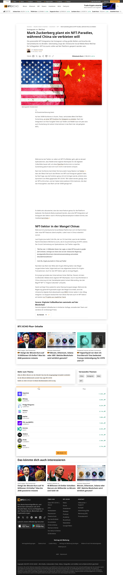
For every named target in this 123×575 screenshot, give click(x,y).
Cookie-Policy (53, 543)
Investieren (52, 6)
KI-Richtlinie (52, 534)
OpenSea (60, 164)
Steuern (44, 6)
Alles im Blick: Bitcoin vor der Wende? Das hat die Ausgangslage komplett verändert (44, 375)
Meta (98, 376)
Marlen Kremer (38, 50)
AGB (57, 554)
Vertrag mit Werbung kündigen (68, 543)
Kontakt (80, 508)
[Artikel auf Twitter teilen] (37, 56)
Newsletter (66, 523)
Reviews (65, 511)
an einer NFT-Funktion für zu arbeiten (60, 119)
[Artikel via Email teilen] (50, 56)
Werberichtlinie (53, 528)
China (81, 376)
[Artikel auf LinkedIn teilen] (40, 56)
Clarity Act (66, 6)
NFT (58, 26)
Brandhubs (67, 520)
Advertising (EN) (83, 511)
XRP (38, 6)
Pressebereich (83, 516)
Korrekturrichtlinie (54, 531)
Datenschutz (52, 516)
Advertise (106, 1)
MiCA (59, 6)
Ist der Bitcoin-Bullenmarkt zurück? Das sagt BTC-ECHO (35, 378)
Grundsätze (52, 522)
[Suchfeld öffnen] (118, 6)
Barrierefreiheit (53, 519)
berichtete (44, 218)
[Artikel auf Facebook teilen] (33, 56)
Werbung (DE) (83, 513)
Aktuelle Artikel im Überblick (41, 26)
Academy (66, 517)
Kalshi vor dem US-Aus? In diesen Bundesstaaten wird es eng (37, 381)
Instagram (90, 376)
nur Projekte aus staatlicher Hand (54, 297)
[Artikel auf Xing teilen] (43, 56)
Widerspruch (62, 547)
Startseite (29, 26)
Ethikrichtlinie (52, 525)
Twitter (81, 171)
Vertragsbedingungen (28, 543)
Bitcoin (25, 6)
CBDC (66, 292)
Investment (52, 26)
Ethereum (32, 6)
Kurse (65, 506)
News (65, 503)
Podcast (65, 514)
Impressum (52, 513)
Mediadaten (52, 511)
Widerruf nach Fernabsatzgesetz (91, 543)
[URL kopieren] (53, 56)
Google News (67, 526)
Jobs (49, 508)
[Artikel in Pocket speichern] (46, 56)
